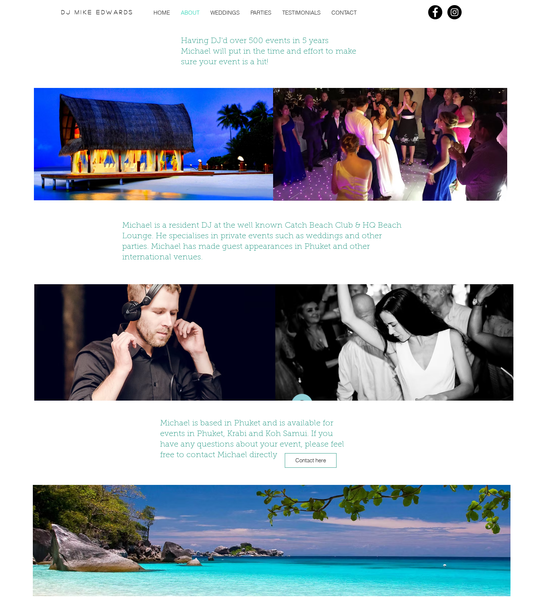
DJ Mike (78, 12)
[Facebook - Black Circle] (435, 12)
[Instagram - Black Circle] (454, 12)
